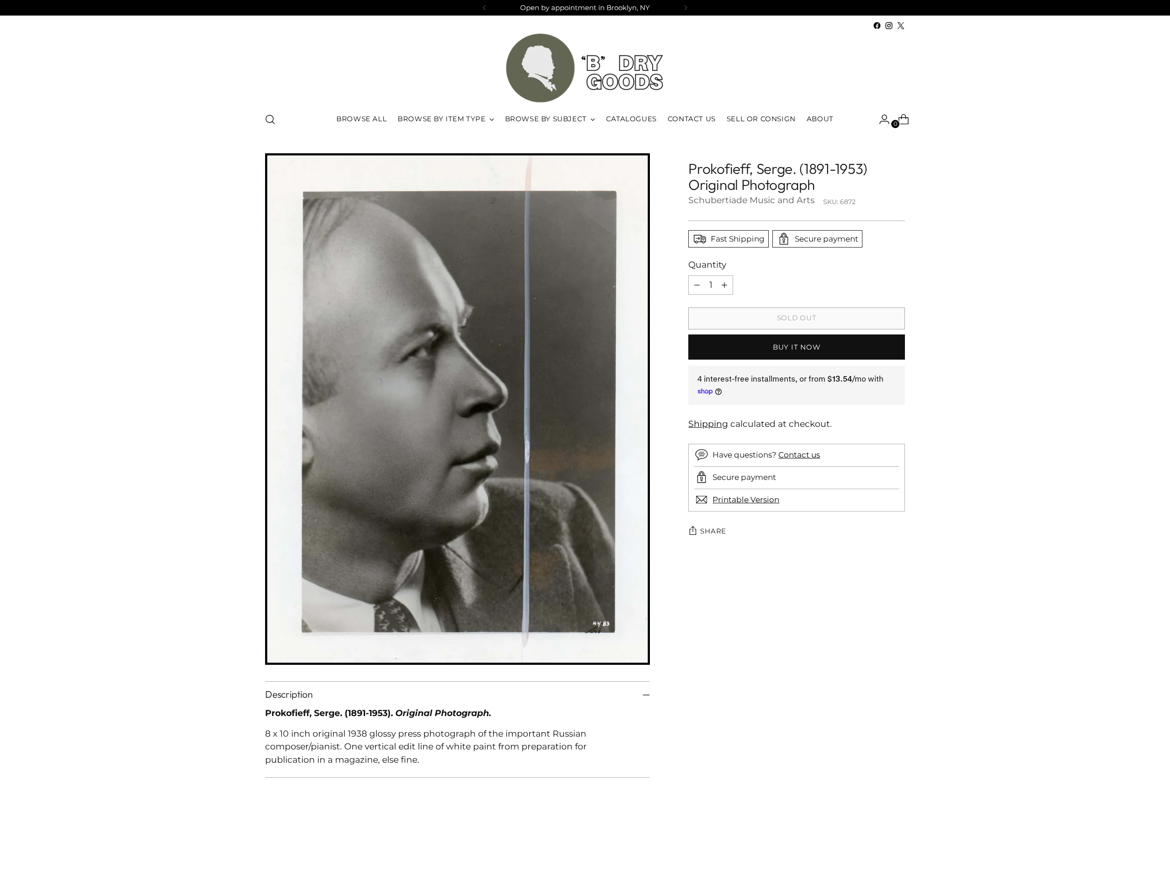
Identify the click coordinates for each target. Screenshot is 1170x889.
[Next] (685, 8)
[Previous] (484, 8)
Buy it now (796, 347)
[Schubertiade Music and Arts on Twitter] (901, 26)
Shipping (708, 424)
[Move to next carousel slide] (897, 857)
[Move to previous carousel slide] (876, 858)
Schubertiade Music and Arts (751, 200)
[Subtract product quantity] (697, 284)
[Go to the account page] (881, 119)
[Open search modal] (270, 119)
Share (713, 531)
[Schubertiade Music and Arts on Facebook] (877, 26)
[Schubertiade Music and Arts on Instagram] (889, 26)
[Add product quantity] (724, 284)
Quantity (707, 264)
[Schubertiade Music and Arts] (585, 68)
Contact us (799, 454)
